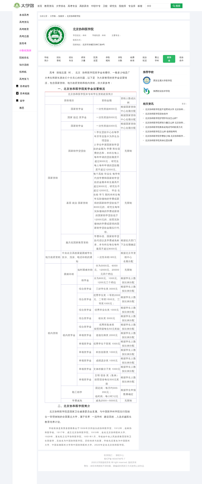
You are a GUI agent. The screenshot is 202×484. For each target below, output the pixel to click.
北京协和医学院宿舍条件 (156, 113)
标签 (140, 6)
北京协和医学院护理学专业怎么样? (161, 118)
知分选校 (24, 64)
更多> (184, 103)
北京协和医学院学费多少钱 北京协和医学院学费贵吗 (166, 135)
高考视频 (24, 93)
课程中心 (120, 455)
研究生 (113, 6)
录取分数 (120, 59)
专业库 (131, 6)
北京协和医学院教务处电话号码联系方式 (163, 126)
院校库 (122, 6)
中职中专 (96, 6)
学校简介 (46, 59)
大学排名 (61, 6)
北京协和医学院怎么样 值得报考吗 (161, 131)
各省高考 (24, 14)
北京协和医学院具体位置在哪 (158, 140)
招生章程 (59, 59)
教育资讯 (49, 6)
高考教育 (24, 29)
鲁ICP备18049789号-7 (114, 458)
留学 (22, 100)
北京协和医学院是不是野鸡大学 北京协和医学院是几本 (166, 109)
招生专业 (71, 59)
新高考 (22, 43)
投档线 (22, 71)
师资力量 (83, 59)
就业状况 (145, 59)
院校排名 (24, 57)
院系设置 (95, 59)
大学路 (53, 16)
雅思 (21, 107)
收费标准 (132, 59)
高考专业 (72, 6)
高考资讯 (24, 22)
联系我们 (108, 455)
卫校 (105, 6)
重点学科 (157, 59)
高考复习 (24, 79)
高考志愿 (24, 36)
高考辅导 (24, 86)
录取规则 (108, 59)
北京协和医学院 (73, 16)
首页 (39, 6)
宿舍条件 (181, 59)
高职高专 (84, 6)
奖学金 (169, 59)
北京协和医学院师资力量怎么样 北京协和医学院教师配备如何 (166, 122)
